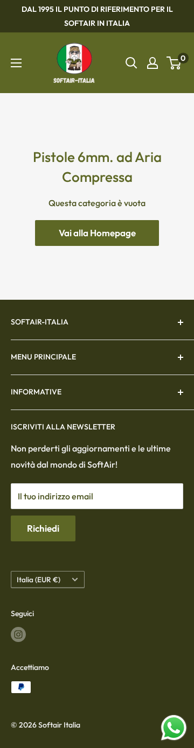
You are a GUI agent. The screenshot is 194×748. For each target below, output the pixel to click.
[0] (174, 63)
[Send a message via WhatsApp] (174, 728)
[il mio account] (152, 63)
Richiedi (43, 528)
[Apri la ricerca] (131, 63)
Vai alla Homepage (97, 232)
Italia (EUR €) (38, 579)
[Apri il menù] (16, 63)
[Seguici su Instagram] (18, 635)
